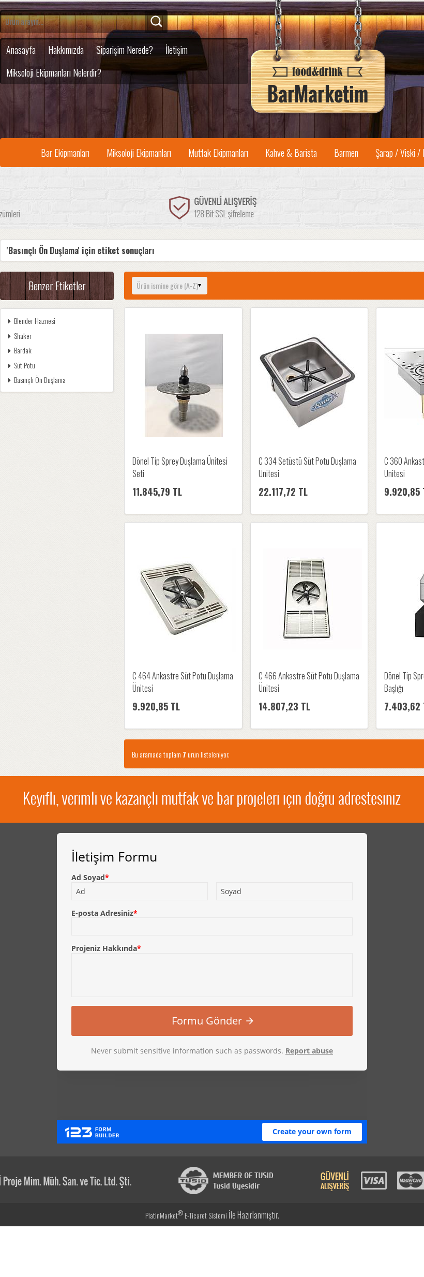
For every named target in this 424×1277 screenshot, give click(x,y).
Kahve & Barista (291, 152)
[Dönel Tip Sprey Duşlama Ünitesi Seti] (183, 386)
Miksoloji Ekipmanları (139, 152)
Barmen (346, 152)
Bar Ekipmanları (65, 152)
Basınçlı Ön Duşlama (40, 379)
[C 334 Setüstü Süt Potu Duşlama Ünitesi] (309, 386)
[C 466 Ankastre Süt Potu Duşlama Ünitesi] (309, 601)
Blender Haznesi (34, 320)
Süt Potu (24, 365)
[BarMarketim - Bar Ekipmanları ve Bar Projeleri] (318, 113)
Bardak (23, 350)
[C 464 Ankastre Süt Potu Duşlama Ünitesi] (183, 601)
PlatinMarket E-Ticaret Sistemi (186, 1215)
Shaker (23, 335)
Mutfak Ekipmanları (218, 152)
